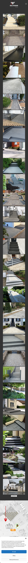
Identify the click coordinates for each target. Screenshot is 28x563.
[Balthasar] (14, 4)
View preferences (14, 559)
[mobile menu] (26, 4)
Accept (14, 551)
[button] (26, 538)
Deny (14, 555)
